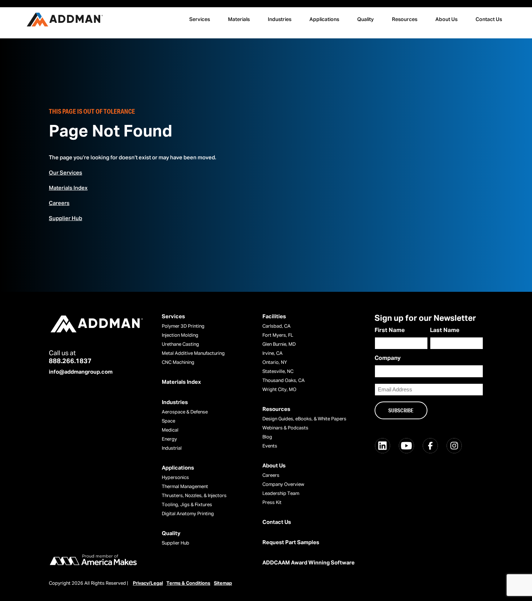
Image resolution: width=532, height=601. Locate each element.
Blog (267, 437)
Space (168, 421)
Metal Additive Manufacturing (193, 353)
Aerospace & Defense (185, 412)
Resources (404, 19)
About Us (446, 19)
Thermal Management (185, 486)
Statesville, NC (278, 371)
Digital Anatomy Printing (188, 514)
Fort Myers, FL (277, 335)
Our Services (65, 173)
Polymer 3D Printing (183, 326)
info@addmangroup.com (81, 372)
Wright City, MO (279, 389)
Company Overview (283, 484)
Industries (279, 19)
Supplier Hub (65, 218)
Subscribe (401, 410)
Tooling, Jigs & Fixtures (187, 505)
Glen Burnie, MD (279, 344)
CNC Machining (178, 362)
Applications (324, 19)
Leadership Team (280, 493)
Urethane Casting (180, 344)
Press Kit (272, 502)
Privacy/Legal (148, 583)
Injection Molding (180, 335)
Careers (59, 203)
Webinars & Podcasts (285, 428)
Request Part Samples (290, 542)
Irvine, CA (272, 353)
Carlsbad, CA (276, 326)
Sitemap (223, 583)
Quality (365, 19)
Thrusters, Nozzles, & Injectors (194, 495)
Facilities (274, 316)
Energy (169, 439)
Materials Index (68, 188)
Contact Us (489, 19)
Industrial (172, 448)
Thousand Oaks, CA (283, 380)
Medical (170, 430)
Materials (239, 19)
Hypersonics (175, 477)
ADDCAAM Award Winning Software (308, 563)
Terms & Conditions (188, 583)
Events (269, 446)
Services (199, 19)
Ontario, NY (274, 362)
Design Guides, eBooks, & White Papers (304, 419)
